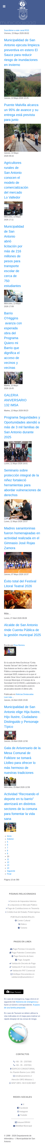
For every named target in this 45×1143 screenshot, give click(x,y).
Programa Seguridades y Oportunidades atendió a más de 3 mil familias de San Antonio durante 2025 (22, 427)
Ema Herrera (19, 645)
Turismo (23, 928)
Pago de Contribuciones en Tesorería (23, 908)
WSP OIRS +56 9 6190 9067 (23, 1083)
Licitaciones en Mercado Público (23, 905)
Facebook (23, 1108)
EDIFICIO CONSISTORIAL (23, 1069)
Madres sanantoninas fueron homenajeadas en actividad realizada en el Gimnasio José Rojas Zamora (22, 538)
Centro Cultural (23, 921)
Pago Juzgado (24, 960)
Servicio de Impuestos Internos (23, 901)
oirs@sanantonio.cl (23, 1076)
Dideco (24, 924)
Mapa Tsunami (15, 992)
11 (8, 859)
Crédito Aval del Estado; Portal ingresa (23, 912)
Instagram (23, 1112)
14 (8, 868)
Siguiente (11, 871)
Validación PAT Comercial (24, 971)
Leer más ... (9, 697)
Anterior (10, 839)
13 (8, 865)
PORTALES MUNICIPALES (22, 917)
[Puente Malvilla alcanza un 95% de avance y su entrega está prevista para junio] (22, 138)
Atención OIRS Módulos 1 (23, 1080)
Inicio (9, 836)
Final (9, 874)
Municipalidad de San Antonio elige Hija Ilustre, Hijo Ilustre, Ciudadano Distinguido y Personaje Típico (22, 717)
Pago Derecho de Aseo (23, 956)
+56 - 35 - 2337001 (23, 1065)
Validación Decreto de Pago (24, 963)
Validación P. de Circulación (24, 967)
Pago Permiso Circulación (24, 949)
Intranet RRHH (24, 1122)
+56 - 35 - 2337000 (23, 1062)
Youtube (23, 1115)
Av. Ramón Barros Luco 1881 (22, 1072)
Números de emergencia (26, 1002)
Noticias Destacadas (24, 694)
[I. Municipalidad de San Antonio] (22, 5)
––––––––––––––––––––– (22, 1119)
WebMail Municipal (24, 1126)
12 (8, 862)
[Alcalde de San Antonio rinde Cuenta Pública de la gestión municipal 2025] (10, 651)
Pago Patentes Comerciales (24, 953)
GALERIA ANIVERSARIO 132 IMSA (15, 400)
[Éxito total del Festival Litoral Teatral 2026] (18, 599)
